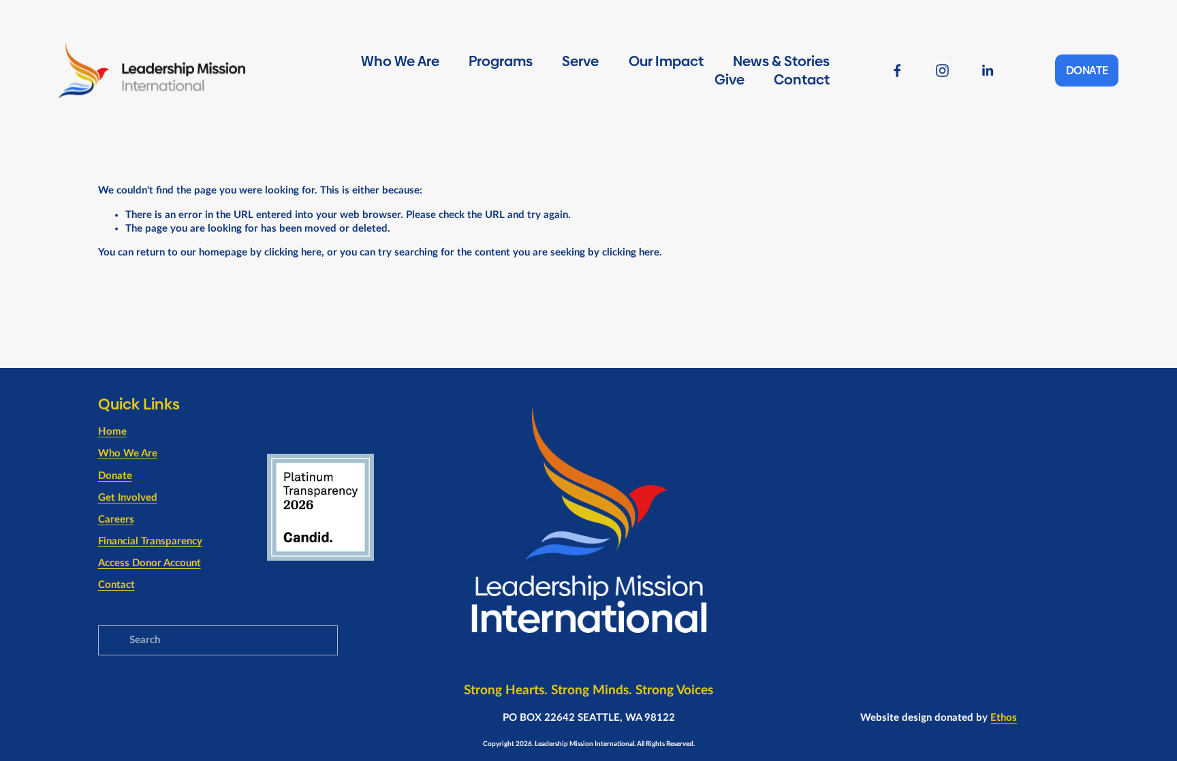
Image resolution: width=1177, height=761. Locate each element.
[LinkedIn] (987, 70)
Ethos (1003, 718)
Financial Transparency (150, 541)
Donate (115, 476)
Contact (802, 80)
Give (729, 80)
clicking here (292, 252)
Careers (116, 519)
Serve (580, 61)
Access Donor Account (149, 563)
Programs (501, 61)
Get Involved (127, 498)
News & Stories (781, 61)
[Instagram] (942, 70)
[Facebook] (897, 70)
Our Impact (666, 61)
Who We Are (400, 61)
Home (112, 431)
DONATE (1087, 70)
